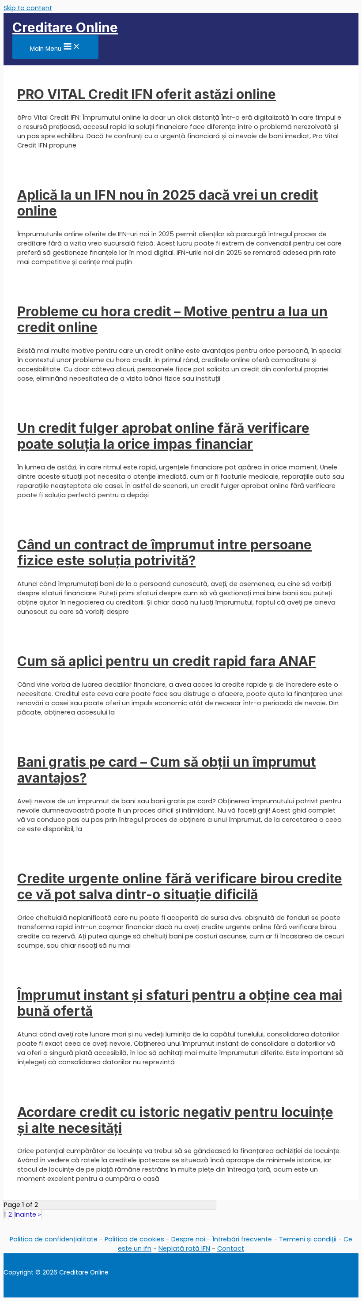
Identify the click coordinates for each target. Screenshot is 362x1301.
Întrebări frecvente (242, 1239)
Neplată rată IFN (184, 1248)
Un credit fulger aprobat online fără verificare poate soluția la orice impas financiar (163, 436)
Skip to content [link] (28, 8)
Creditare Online (65, 27)
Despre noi (188, 1239)
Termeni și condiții (307, 1239)
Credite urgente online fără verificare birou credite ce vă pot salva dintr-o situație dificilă (179, 886)
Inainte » (28, 1214)
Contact (230, 1248)
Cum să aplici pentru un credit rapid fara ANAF (166, 661)
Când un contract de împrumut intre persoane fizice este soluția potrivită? (164, 552)
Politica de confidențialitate (54, 1239)
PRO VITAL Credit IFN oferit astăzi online (146, 94)
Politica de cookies (134, 1239)
